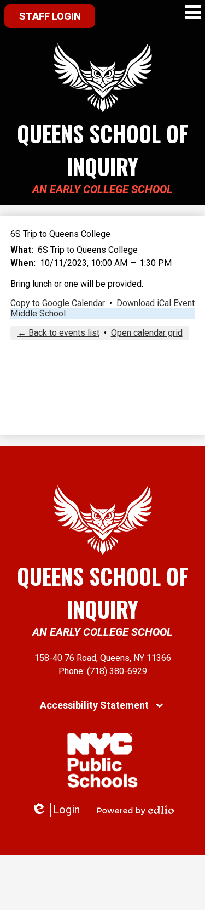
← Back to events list (58, 332)
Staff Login (50, 16)
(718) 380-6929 (117, 671)
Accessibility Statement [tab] (94, 705)
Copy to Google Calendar (57, 303)
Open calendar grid (147, 332)
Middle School (38, 313)
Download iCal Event (155, 303)
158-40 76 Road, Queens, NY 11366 (102, 658)
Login (55, 810)
